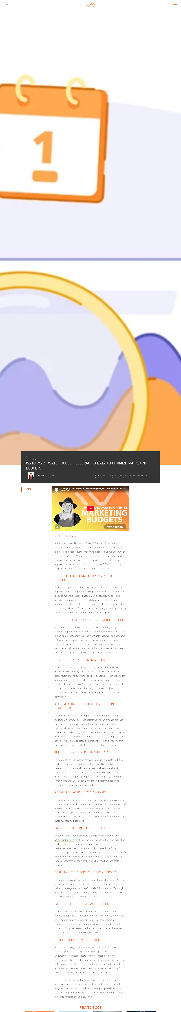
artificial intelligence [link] (65, 840)
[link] (90, 4)
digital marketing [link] (104, 475)
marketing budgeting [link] (115, 478)
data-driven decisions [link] (125, 475)
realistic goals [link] (96, 736)
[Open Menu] (175, 4)
